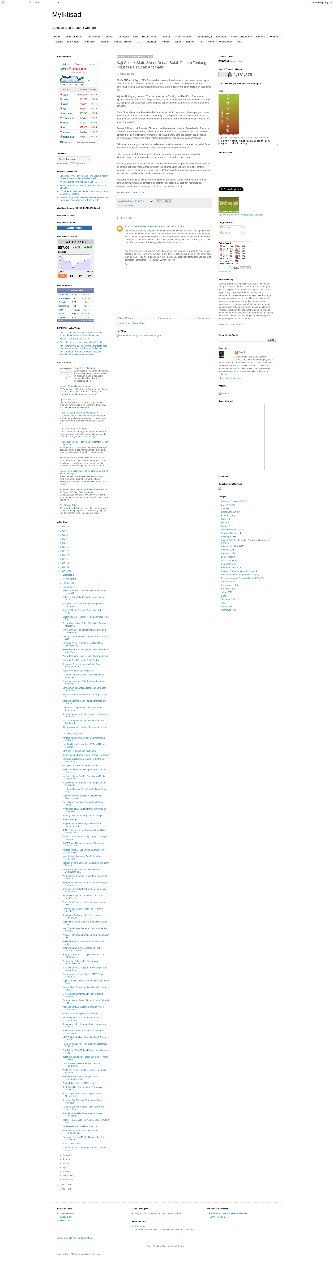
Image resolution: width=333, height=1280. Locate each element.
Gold (60, 310)
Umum (211, 42)
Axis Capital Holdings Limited (139, 226)
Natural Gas (64, 298)
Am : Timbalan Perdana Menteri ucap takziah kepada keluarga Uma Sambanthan (81, 353)
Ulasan (226, 233)
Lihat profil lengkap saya (230, 378)
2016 (63, 559)
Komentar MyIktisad (230, 546)
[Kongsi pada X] (163, 201)
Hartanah (166, 37)
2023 (63, 535)
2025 (63, 526)
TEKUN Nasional (217, 1217)
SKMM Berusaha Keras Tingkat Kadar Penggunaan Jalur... (80, 1077)
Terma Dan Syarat (73, 37)
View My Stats (236, 61)
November (68, 579)
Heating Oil (63, 306)
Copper (62, 317)
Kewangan (221, 37)
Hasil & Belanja (69, 819)
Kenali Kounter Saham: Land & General (78, 182)
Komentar (260, 37)
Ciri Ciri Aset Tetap (68, 505)
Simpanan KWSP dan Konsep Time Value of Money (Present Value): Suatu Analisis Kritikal (84, 177)
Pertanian (165, 42)
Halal (239, 42)
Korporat (58, 42)
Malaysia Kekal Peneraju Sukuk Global (80, 660)
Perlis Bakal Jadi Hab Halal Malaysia (79, 1126)
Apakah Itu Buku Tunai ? (85, 368)
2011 (63, 1189)
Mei (65, 1163)
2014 (63, 567)
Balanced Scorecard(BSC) (233, 501)
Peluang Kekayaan (123, 42)
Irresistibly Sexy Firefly (72, 733)
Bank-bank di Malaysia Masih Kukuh (79, 1013)
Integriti (224, 526)
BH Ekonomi (66, 1220)
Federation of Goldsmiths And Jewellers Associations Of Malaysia (165, 1230)
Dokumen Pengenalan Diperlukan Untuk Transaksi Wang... (81, 797)
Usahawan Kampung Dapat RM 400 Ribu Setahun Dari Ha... (82, 949)
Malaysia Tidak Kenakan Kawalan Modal (81, 765)
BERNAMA (138, 192)
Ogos (65, 1155)
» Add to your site (87, 320)
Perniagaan (123, 37)
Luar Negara (73, 42)
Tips (202, 42)
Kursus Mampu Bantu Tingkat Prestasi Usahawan (85, 755)
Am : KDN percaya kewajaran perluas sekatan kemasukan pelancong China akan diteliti (81, 333)
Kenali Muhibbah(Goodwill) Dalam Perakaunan (82, 457)
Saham (178, 42)
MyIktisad (66, 14)
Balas (127, 264)
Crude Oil (63, 295)
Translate (80, 163)
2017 (63, 555)
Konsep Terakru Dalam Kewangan (76, 386)
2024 (63, 531)
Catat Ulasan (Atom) (135, 323)
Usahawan (226, 610)
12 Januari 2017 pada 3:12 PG (169, 226)
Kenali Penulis (93, 37)
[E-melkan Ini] (157, 201)
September (68, 587)
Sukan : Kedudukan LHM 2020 (74, 339)
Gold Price (74, 228)
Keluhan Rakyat (204, 37)
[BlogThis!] (160, 201)
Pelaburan (105, 42)
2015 (63, 563)
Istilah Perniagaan (183, 37)
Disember (67, 575)
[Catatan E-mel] (151, 201)
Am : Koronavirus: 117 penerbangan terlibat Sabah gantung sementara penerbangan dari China (84, 347)
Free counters (225, 271)
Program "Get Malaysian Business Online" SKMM (157, 1213)
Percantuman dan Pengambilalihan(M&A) (241, 578)
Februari (67, 1175)
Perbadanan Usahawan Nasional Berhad (228, 1213)
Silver (61, 313)
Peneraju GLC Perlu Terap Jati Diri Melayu (82, 815)
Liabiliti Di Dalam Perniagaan (74, 429)
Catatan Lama (203, 318)
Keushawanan (226, 42)
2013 (63, 571)
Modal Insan (89, 42)
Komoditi (274, 37)
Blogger (181, 1246)
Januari (66, 1179)
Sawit (223, 596)
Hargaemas (140, 1226)
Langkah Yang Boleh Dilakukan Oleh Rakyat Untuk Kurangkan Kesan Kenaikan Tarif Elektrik (84, 198)
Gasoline (62, 302)
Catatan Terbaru (125, 318)
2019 (63, 547)
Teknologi (190, 42)
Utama (57, 37)
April (65, 1167)
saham (224, 592)
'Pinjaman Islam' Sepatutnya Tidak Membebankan (83, 489)
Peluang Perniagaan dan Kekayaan (238, 571)
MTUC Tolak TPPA (71, 1143)
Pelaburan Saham (229, 567)
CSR (135, 37)
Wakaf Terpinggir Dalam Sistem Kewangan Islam (85, 656)
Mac (65, 1171)
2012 (63, 1184)
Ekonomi (109, 37)
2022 (63, 539)
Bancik (241, 352)
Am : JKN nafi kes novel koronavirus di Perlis (81, 342)
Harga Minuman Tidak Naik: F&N (77, 671)
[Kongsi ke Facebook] (166, 201)
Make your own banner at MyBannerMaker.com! (241, 215)
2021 (63, 543)
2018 (63, 551)
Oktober (67, 583)
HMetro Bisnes (67, 1213)
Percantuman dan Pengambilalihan (238, 574)
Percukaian (151, 42)
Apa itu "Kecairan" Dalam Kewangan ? (80, 413)
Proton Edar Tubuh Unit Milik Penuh (79, 1083)
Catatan (226, 227)
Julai (65, 1159)
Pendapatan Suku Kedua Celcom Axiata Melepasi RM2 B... (81, 962)
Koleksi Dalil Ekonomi (241, 37)
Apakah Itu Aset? (68, 399)
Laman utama (164, 318)
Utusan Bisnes (67, 1217)
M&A (139, 42)
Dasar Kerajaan (149, 37)
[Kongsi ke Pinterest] (170, 201)
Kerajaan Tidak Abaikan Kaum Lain (79, 751)
